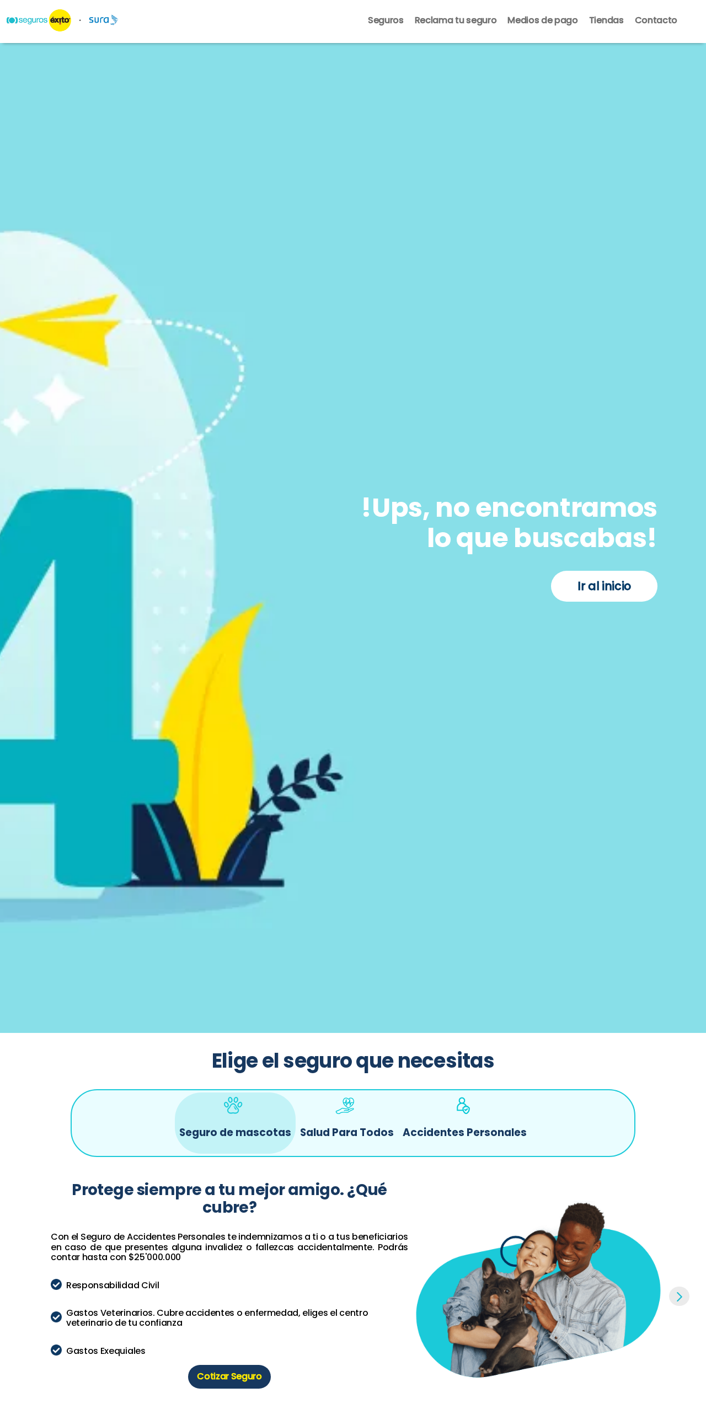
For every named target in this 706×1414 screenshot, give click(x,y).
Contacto (656, 20)
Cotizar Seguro (229, 1376)
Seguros (386, 20)
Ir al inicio (604, 586)
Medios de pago (542, 20)
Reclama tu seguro (456, 20)
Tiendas (606, 20)
